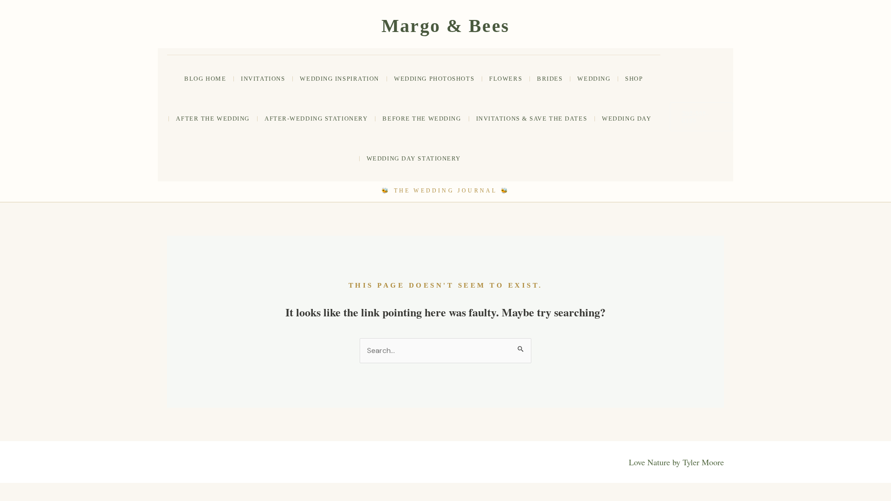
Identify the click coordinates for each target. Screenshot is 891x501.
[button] (701, 117)
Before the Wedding (421, 118)
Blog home (205, 78)
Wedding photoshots (434, 78)
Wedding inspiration (339, 78)
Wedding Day (626, 118)
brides (549, 78)
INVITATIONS (263, 78)
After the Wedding (213, 118)
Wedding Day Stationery (414, 158)
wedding (593, 78)
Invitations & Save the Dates (532, 118)
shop (634, 78)
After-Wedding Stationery (316, 118)
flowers (505, 78)
